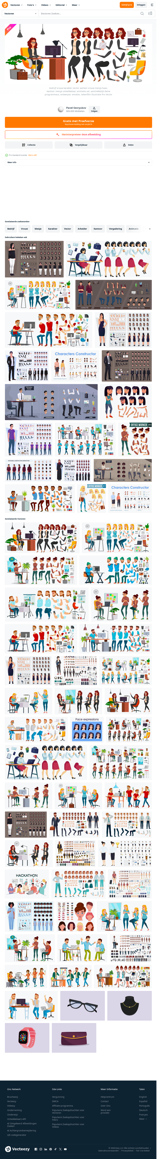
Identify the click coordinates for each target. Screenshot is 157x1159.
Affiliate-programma (61, 1104)
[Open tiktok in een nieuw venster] (55, 1148)
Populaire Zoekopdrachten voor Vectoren (67, 1110)
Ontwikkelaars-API (16, 1117)
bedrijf (10, 227)
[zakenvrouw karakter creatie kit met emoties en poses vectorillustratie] (34, 258)
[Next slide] (145, 228)
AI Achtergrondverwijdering (21, 1129)
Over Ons (103, 1104)
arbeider (82, 227)
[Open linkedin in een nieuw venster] (45, 1148)
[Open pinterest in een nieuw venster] (50, 1148)
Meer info (12, 161)
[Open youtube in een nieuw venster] (65, 1148)
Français (141, 1113)
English (141, 1095)
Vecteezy (11, 1100)
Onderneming (14, 1109)
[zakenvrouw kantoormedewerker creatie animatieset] (109, 258)
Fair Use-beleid (140, 1149)
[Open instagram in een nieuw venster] (41, 1148)
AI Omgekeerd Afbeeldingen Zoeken (18, 1123)
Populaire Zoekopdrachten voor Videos (67, 1124)
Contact (103, 1100)
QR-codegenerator (16, 1133)
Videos (44, 5)
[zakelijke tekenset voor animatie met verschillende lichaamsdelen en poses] (51, 401)
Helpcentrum (105, 1095)
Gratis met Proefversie (77, 121)
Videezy (11, 1104)
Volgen (93, 110)
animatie (133, 227)
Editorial (60, 5)
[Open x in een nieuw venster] (60, 1148)
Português (142, 1104)
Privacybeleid (125, 1149)
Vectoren (15, 5)
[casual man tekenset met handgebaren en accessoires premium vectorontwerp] (29, 439)
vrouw (24, 227)
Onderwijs (12, 1113)
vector (67, 227)
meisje (38, 227)
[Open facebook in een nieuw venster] (36, 1148)
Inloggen (139, 5)
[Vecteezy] (5, 5)
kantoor (98, 227)
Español (141, 1100)
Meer (74, 5)
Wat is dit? (32, 154)
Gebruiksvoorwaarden (106, 1149)
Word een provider (104, 1110)
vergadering (115, 227)
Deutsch (141, 1109)
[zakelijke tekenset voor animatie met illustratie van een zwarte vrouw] (123, 469)
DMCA (54, 1100)
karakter (52, 227)
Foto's (30, 5)
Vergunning (57, 1095)
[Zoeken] (140, 13)
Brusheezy (12, 1095)
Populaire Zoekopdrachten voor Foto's (67, 1117)
